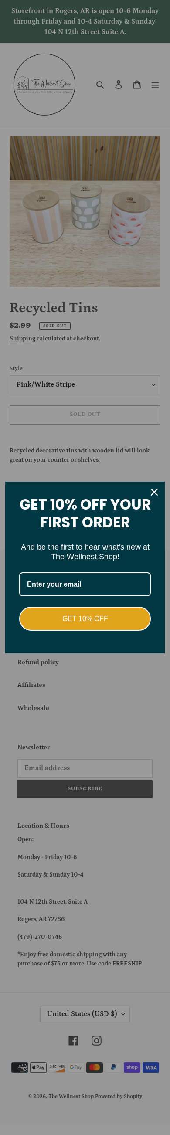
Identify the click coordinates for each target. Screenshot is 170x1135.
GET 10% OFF (85, 618)
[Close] (154, 492)
